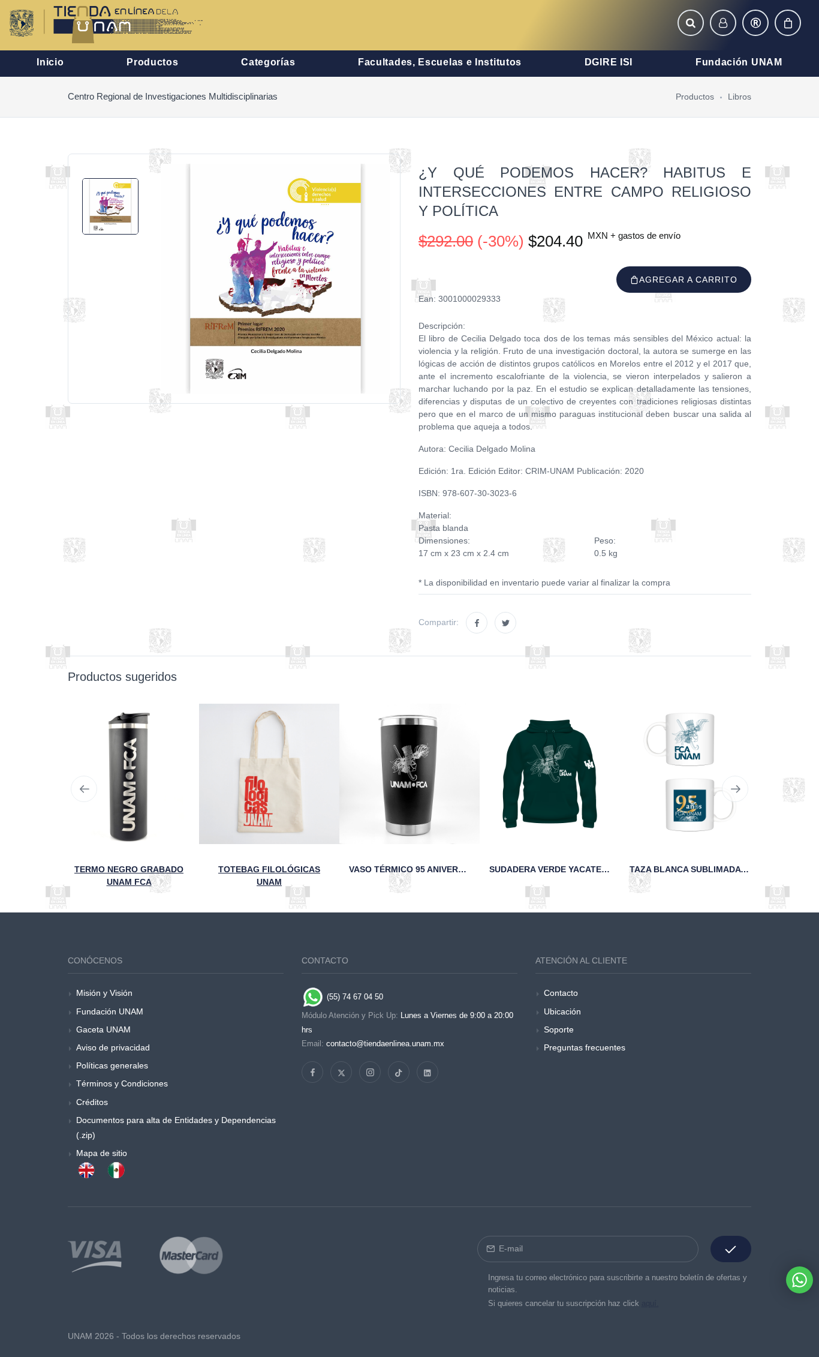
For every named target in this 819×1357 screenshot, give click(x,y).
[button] (691, 23)
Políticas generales (112, 1065)
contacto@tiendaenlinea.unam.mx (385, 1043)
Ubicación (562, 1011)
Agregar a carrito (688, 279)
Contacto (561, 993)
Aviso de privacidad (113, 1047)
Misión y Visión (104, 993)
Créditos (92, 1102)
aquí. (650, 1303)
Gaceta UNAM (103, 1029)
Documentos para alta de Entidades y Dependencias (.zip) (176, 1127)
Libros (739, 96)
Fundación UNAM (109, 1011)
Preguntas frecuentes (584, 1047)
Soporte (559, 1029)
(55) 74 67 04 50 (353, 996)
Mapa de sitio (101, 1153)
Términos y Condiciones (122, 1083)
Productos (695, 96)
